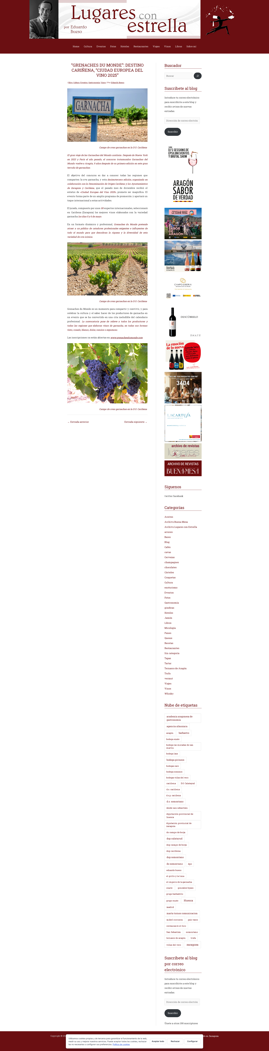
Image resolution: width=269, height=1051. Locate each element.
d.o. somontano (175, 801)
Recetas (168, 643)
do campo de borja (175, 832)
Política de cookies (121, 1044)
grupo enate (172, 900)
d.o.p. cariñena (173, 795)
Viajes (156, 46)
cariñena (171, 783)
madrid (170, 907)
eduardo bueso (173, 870)
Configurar (192, 1041)
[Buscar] (198, 76)
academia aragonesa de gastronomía (180, 718)
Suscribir (173, 131)
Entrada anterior (78, 421)
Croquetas (170, 577)
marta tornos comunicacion (182, 913)
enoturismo (170, 587)
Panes (167, 632)
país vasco (193, 919)
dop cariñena (173, 851)
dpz (190, 864)
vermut (168, 678)
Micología (170, 627)
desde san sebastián (177, 807)
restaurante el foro (176, 925)
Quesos (168, 638)
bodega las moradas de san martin (179, 746)
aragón (169, 733)
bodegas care (172, 766)
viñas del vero (173, 945)
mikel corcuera (174, 919)
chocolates (170, 567)
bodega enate (172, 739)
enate (169, 887)
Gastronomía (94, 82)
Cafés (167, 547)
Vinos (167, 46)
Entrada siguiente (135, 421)
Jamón (168, 617)
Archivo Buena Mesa (176, 521)
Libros (178, 46)
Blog (70, 82)
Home (76, 46)
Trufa (167, 673)
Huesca (188, 900)
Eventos (101, 46)
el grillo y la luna (175, 876)
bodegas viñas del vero (177, 777)
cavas (167, 552)
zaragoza (192, 944)
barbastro (184, 732)
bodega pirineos (175, 759)
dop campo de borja (176, 844)
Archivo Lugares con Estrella (180, 526)
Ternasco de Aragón (175, 668)
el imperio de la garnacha (179, 882)
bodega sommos (174, 771)
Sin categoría (171, 653)
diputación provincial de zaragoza (179, 824)
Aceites (168, 516)
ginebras (169, 607)
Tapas (167, 658)
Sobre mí (191, 46)
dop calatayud (174, 838)
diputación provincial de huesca (179, 815)
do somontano (175, 863)
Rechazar (175, 1041)
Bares (167, 537)
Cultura (88, 46)
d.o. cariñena (173, 789)
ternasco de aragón (176, 938)
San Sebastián (173, 932)
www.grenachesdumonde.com (126, 337)
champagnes (171, 562)
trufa (193, 938)
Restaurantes (141, 46)
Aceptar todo (158, 1041)
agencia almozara (177, 726)
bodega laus (172, 753)
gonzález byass (185, 888)
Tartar (167, 663)
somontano (192, 932)
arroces (168, 531)
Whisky (169, 693)
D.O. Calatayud (188, 783)
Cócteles (169, 572)
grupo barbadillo (174, 894)
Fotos (113, 46)
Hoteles (124, 46)
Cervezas (169, 557)
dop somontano (175, 857)
